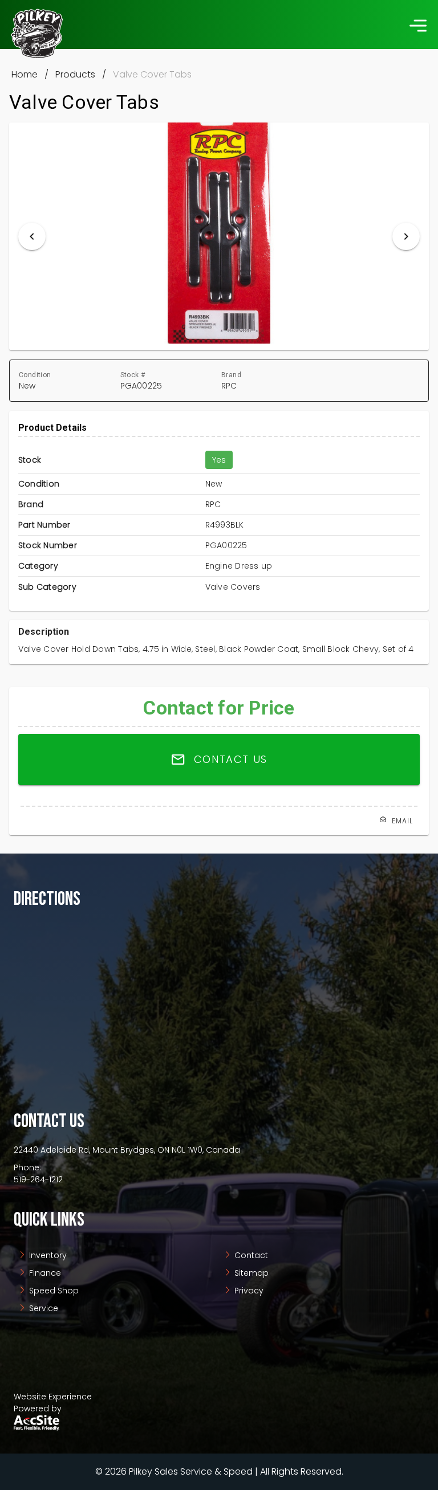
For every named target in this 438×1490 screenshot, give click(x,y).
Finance (44, 1273)
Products (75, 74)
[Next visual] (406, 236)
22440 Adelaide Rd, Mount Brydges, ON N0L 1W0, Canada (127, 1150)
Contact (250, 1255)
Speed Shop (53, 1290)
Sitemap (250, 1273)
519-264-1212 (38, 1179)
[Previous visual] (32, 236)
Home (24, 74)
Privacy (247, 1290)
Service (42, 1308)
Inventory (47, 1255)
